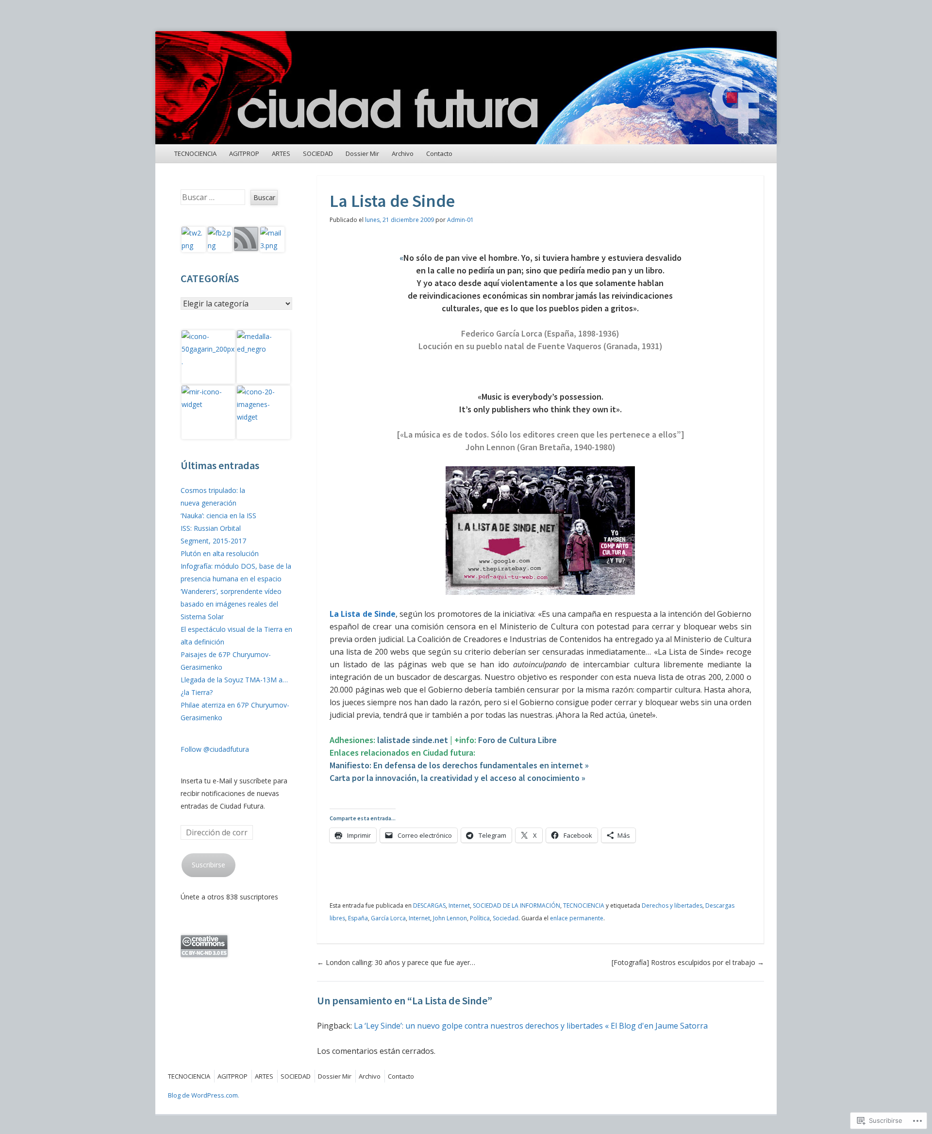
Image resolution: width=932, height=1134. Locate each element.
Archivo (403, 153)
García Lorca (388, 918)
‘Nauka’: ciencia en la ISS (218, 515)
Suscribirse (208, 864)
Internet (459, 905)
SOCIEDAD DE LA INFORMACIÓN (516, 905)
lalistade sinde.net (412, 739)
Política (480, 918)
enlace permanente (576, 918)
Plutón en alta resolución (220, 553)
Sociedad (505, 918)
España (358, 918)
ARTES (281, 153)
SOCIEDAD (318, 153)
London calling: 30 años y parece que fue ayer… (396, 962)
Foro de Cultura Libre (517, 739)
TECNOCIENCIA (195, 153)
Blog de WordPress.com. (203, 1095)
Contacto (439, 153)
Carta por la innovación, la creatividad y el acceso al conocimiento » (457, 777)
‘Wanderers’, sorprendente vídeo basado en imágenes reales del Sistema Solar (231, 604)
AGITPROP (244, 153)
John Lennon (450, 918)
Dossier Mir (362, 153)
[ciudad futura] (466, 87)
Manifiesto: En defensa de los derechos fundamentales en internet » (459, 765)
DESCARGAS (429, 905)
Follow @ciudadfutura (215, 749)
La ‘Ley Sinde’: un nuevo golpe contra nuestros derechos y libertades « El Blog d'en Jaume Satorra (531, 1025)
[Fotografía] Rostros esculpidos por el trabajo (688, 962)
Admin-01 (460, 220)
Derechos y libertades (672, 905)
